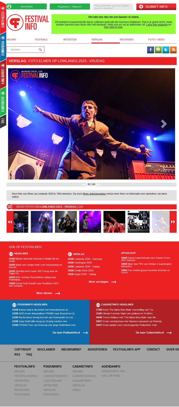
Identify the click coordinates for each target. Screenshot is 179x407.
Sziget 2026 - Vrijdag (82, 274)
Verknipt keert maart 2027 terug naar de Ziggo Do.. (33, 272)
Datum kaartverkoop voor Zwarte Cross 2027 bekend (145, 259)
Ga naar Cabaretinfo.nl (150, 332)
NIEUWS (19, 371)
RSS (17, 354)
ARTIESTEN (21, 380)
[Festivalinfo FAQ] (3, 121)
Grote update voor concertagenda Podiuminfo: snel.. (127, 325)
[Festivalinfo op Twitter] (165, 50)
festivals (41, 39)
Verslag (17, 61)
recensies (126, 39)
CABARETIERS (81, 380)
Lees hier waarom (157, 24)
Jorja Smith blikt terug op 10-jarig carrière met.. (40, 321)
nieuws (11, 39)
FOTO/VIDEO (22, 394)
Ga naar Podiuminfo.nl (66, 332)
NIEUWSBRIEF (71, 349)
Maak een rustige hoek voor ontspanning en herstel (35, 266)
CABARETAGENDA (84, 376)
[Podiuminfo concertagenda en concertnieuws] (3, 46)
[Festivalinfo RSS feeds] (173, 50)
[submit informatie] (156, 7)
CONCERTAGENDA (55, 376)
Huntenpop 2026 (80, 263)
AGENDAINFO (111, 366)
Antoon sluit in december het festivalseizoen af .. (41, 310)
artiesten (70, 39)
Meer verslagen (98, 281)
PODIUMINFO (52, 366)
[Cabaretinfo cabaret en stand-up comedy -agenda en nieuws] (3, 74)
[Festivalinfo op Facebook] (150, 50)
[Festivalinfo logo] (28, 22)
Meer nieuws (44, 293)
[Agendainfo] (3, 101)
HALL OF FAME (111, 375)
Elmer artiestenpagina (94, 193)
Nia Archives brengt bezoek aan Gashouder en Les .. (43, 317)
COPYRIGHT (22, 349)
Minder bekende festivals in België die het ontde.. (34, 260)
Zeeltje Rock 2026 (80, 270)
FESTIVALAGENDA (26, 376)
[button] (19, 124)
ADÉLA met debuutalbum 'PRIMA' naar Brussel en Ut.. (44, 313)
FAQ (29, 354)
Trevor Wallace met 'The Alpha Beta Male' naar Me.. (126, 317)
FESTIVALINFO (24, 366)
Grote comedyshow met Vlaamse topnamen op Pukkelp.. (129, 321)
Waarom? (77, 6)
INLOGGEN (27, 6)
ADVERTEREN (97, 349)
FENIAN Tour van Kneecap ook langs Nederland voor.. (44, 325)
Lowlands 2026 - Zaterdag (85, 259)
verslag (97, 39)
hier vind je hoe (113, 27)
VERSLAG (20, 385)
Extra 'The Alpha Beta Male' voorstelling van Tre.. (125, 310)
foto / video (156, 39)
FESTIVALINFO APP (126, 349)
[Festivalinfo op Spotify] (158, 50)
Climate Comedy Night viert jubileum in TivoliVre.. (125, 313)
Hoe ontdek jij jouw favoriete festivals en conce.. (145, 271)
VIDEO (76, 389)
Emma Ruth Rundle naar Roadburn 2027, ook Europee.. (34, 284)
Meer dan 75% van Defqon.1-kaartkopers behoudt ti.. (146, 265)
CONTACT (153, 349)
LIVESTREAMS (52, 380)
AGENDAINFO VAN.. (114, 371)
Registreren (63, 6)
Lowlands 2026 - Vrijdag (84, 266)
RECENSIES (22, 389)
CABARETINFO (82, 366)
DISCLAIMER (46, 349)
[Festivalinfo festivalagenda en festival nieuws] (3, 17)
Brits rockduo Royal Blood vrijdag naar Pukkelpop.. (32, 278)
